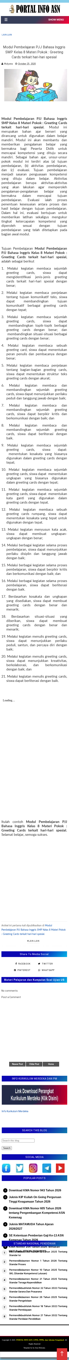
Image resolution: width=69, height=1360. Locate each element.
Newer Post (17, 1064)
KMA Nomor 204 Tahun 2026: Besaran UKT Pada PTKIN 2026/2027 (34, 1249)
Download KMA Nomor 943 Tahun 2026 (35, 1190)
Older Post (34, 1064)
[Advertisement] (34, 879)
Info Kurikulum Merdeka (15, 1111)
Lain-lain (7, 35)
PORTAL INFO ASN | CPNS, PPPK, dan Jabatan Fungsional (40, 1340)
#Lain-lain (33, 941)
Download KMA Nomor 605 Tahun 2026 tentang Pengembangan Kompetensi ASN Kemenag (37, 1213)
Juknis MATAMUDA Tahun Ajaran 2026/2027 (31, 1226)
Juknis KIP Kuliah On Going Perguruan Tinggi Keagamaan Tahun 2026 (35, 1199)
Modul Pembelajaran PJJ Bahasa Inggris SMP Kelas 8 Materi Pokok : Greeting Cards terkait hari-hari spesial (33, 929)
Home (51, 1064)
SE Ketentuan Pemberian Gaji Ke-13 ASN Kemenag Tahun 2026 (36, 1238)
